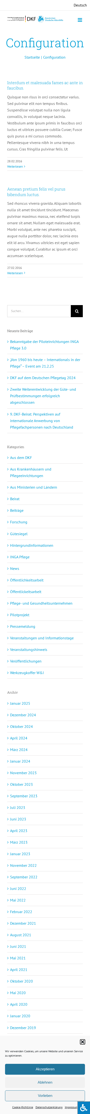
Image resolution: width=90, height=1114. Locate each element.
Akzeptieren (45, 1069)
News (14, 568)
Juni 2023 (18, 819)
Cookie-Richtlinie (22, 1107)
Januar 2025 (20, 703)
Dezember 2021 (23, 923)
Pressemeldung (22, 626)
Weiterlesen (15, 166)
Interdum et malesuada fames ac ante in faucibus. (45, 85)
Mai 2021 (18, 958)
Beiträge (17, 510)
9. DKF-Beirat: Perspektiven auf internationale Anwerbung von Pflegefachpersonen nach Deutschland (41, 421)
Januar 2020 (20, 1015)
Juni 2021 (18, 946)
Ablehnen (45, 1082)
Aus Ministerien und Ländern (33, 487)
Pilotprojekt (19, 614)
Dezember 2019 (23, 1027)
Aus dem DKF (21, 457)
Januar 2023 (20, 853)
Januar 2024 (20, 761)
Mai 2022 (18, 900)
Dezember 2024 (23, 714)
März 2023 (19, 842)
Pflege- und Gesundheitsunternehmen (41, 603)
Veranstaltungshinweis (28, 649)
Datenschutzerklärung (49, 1107)
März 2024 (19, 749)
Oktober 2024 (21, 726)
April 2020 (18, 1004)
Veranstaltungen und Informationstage (42, 638)
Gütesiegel (19, 533)
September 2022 (23, 877)
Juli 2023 (17, 807)
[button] (82, 1041)
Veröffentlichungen (26, 661)
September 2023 (23, 795)
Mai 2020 (18, 992)
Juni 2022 (18, 888)
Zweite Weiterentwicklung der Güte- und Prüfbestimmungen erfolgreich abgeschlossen (43, 396)
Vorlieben (45, 1095)
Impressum (71, 1107)
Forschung (18, 521)
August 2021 (20, 934)
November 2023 (23, 772)
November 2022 (23, 865)
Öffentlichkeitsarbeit (26, 580)
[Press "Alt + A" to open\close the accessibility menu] (83, 1107)
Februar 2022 (21, 911)
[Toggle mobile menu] (80, 19)
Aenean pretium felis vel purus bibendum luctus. (36, 191)
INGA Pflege (20, 556)
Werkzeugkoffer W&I (27, 672)
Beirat (14, 498)
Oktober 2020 (21, 981)
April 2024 (18, 738)
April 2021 (18, 969)
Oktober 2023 (21, 784)
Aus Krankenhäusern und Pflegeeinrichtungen (30, 472)
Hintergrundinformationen (31, 545)
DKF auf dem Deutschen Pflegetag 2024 (43, 377)
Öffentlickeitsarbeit (25, 591)
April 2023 (18, 830)
